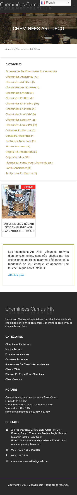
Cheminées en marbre (19, 103)
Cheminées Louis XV (18, 119)
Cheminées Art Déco (18, 82)
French (50, 2)
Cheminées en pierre (19, 109)
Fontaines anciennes (18, 141)
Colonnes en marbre (18, 130)
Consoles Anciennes (18, 135)
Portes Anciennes (16, 168)
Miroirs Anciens (15, 146)
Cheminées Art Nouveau (21, 87)
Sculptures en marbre (19, 173)
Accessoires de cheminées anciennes (29, 71)
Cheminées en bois (18, 98)
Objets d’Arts (12, 369)
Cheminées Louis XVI (19, 125)
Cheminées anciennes (19, 76)
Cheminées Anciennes (18, 344)
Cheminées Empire (18, 92)
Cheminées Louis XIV (19, 114)
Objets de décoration (19, 151)
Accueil (9, 49)
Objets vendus (15, 157)
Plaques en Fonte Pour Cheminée (26, 162)
